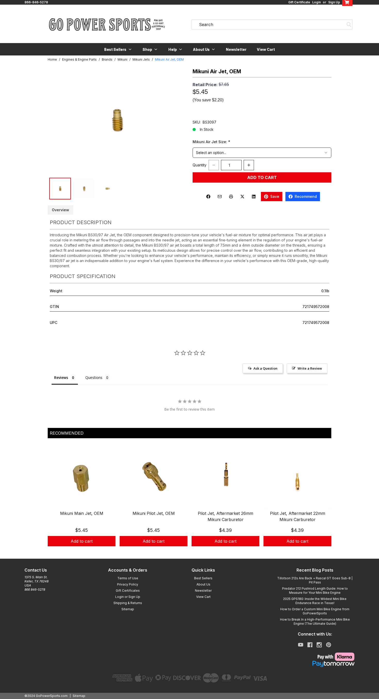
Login (316, 2)
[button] (118, 49)
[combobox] (262, 153)
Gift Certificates (128, 590)
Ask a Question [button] (265, 368)
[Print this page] (231, 196)
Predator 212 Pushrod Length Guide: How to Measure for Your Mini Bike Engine (315, 591)
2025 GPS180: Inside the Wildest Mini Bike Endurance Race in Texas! (315, 601)
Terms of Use (127, 578)
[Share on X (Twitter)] (242, 196)
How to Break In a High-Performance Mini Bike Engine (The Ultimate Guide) (315, 621)
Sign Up (334, 2)
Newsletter (236, 49)
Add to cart (82, 541)
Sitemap (127, 609)
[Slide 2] (192, 552)
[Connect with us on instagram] (319, 645)
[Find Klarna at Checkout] (315, 657)
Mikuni (122, 59)
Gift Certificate (299, 2)
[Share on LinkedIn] (254, 196)
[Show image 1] (60, 188)
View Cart (266, 49)
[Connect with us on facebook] (310, 645)
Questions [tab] (93, 377)
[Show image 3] (107, 188)
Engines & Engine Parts (79, 59)
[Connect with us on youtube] (300, 645)
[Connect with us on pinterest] (328, 645)
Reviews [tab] (61, 377)
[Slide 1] (186, 552)
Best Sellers (203, 578)
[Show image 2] (83, 188)
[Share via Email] (220, 196)
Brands (107, 59)
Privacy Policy (127, 584)
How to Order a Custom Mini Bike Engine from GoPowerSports (314, 611)
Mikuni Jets (141, 59)
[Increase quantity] (249, 165)
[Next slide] (323, 500)
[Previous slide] (56, 500)
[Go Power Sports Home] (107, 24)
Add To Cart (262, 177)
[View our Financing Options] (315, 664)
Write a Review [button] (310, 368)
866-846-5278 (36, 2)
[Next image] (177, 120)
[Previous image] (57, 120)
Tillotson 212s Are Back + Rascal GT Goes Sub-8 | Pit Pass (314, 580)
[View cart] (347, 2)
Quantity (200, 165)
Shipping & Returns (127, 603)
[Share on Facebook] (208, 196)
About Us (203, 584)
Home (52, 59)
